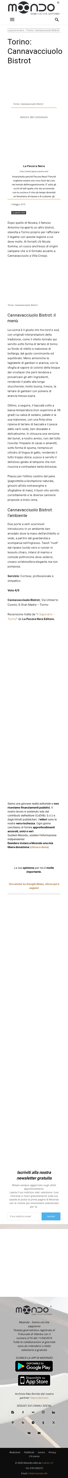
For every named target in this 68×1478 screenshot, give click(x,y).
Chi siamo (34, 1456)
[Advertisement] (34, 1032)
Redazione (14, 1452)
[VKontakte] (29, 1433)
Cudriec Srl (47, 1462)
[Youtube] (39, 1433)
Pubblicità (29, 1452)
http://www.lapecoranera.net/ (34, 171)
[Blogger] (12, 1412)
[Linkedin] (63, 633)
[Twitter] (32, 633)
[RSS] (23, 1423)
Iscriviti (51, 1216)
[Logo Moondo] (34, 8)
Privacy (52, 1452)
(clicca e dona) (39, 847)
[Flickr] (33, 1412)
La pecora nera (16, 30)
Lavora (41, 1452)
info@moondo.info (37, 1473)
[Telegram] (33, 1423)
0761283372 (36, 1468)
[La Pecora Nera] (34, 142)
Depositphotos (39, 1397)
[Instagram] (43, 1412)
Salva (45, 633)
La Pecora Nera (34, 166)
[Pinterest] (12, 1423)
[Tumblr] (43, 1423)
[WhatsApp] (54, 633)
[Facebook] (23, 633)
